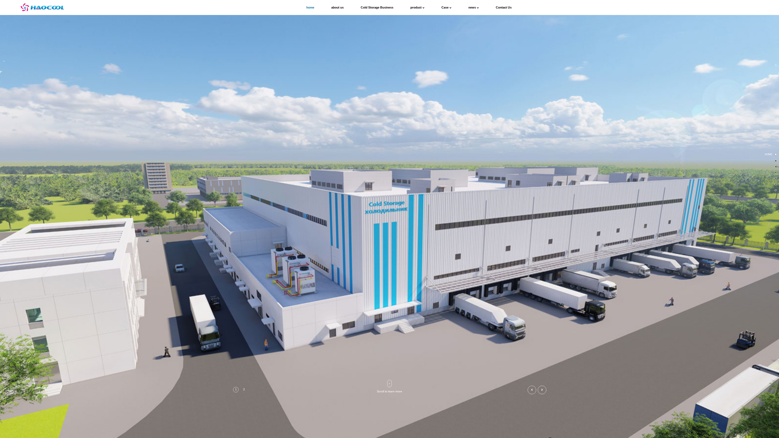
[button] (776, 154)
